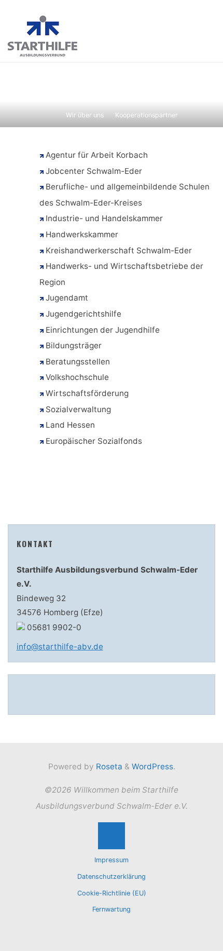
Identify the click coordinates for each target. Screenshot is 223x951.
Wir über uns (85, 115)
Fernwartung (111, 909)
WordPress (152, 766)
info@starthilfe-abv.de (60, 646)
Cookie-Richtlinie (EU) (111, 893)
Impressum (111, 860)
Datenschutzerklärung (111, 876)
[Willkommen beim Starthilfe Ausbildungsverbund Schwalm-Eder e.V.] (42, 35)
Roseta (108, 766)
